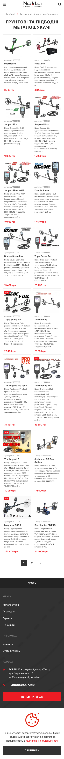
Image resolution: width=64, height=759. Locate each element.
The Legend (40, 319)
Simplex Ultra (41, 124)
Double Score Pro (13, 256)
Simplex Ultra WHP (14, 190)
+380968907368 (22, 685)
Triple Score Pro (42, 256)
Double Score (41, 190)
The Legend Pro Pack (15, 385)
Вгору (32, 583)
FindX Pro (39, 63)
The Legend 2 (11, 459)
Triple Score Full (12, 319)
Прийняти (32, 750)
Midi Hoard (10, 63)
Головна (10, 14)
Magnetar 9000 (12, 525)
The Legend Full (43, 385)
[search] (59, 4)
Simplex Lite (10, 124)
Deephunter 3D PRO (45, 525)
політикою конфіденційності (42, 740)
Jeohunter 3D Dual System (44, 460)
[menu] (4, 4)
